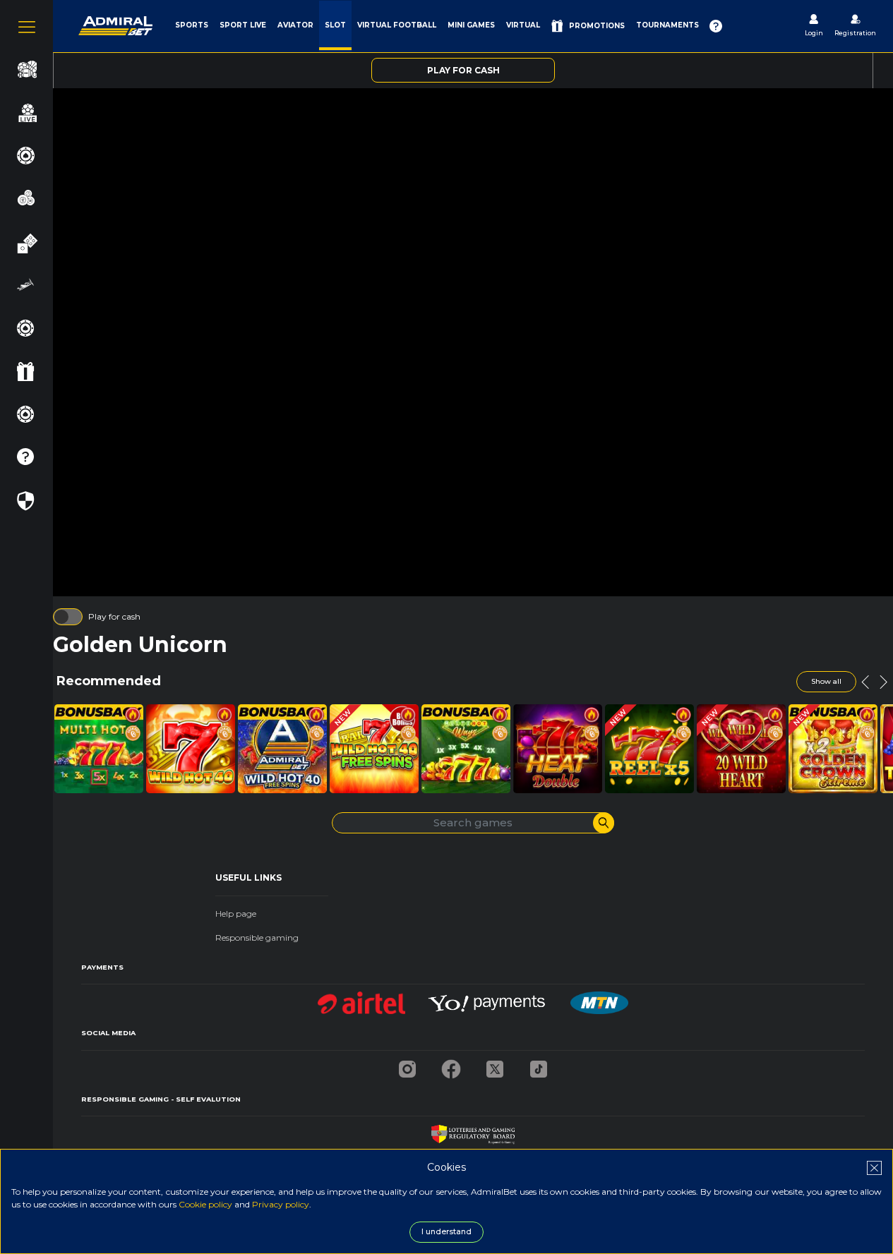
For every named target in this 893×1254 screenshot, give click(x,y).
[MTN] (599, 999)
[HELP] (716, 26)
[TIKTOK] (539, 1065)
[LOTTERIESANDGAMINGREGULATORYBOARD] (473, 1131)
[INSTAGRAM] (407, 1065)
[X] (495, 1065)
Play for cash (114, 616)
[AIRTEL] (361, 999)
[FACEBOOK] (451, 1065)
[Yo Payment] (488, 999)
